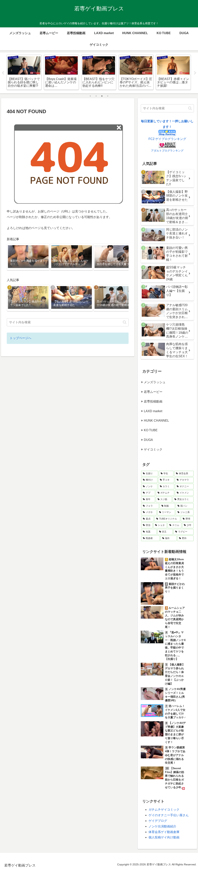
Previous (3, 73)
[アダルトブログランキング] (167, 144)
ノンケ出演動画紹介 (162, 826)
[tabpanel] (24, 72)
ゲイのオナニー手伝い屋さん (168, 815)
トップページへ (20, 338)
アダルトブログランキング (167, 150)
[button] (121, 257)
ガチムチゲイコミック (163, 809)
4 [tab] (108, 96)
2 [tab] (96, 96)
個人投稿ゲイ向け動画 (163, 837)
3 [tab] (102, 96)
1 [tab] (90, 96)
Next (195, 73)
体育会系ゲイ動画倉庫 (163, 832)
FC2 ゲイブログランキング (167, 139)
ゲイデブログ (157, 820)
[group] (28, 257)
